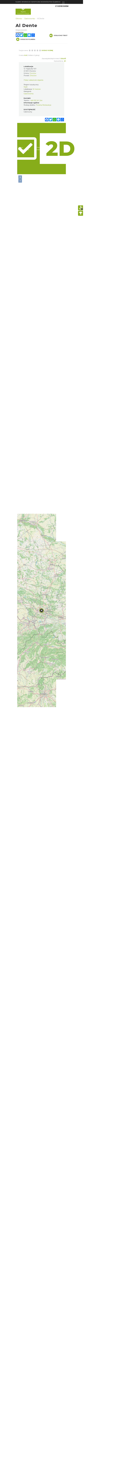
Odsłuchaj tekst (60, 35)
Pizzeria (39, 105)
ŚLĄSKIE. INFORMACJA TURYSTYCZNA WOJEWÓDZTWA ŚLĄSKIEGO (38, 2)
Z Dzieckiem (62, 6)
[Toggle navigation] (63, 2)
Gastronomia (28, 94)
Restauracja (46, 105)
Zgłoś (63, 58)
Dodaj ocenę (47, 50)
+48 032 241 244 (36, 100)
